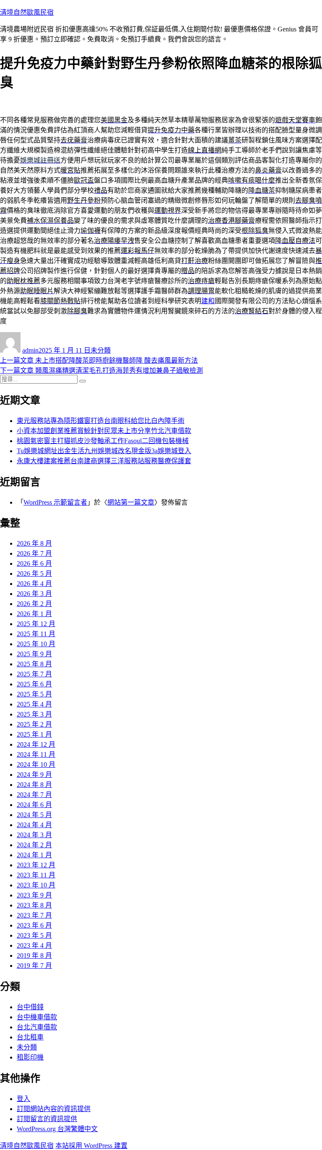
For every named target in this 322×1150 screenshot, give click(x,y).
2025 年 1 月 (34, 734)
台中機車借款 (37, 1017)
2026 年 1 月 (34, 613)
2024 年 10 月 (36, 764)
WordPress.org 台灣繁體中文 (57, 1128)
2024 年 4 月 (34, 824)
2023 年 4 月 (34, 945)
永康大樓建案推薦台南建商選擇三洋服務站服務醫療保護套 (104, 460)
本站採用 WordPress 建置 (91, 1145)
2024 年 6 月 (34, 804)
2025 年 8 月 (34, 664)
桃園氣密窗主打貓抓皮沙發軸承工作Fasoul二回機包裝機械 (103, 440)
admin (30, 350)
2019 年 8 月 (34, 955)
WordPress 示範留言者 (55, 502)
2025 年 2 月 (34, 724)
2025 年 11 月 (36, 633)
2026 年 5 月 (34, 573)
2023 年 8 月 (34, 905)
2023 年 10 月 (36, 885)
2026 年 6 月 (34, 563)
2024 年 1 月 (34, 855)
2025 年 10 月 (36, 643)
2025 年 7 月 (34, 674)
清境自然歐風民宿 (27, 12)
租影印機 (30, 1057)
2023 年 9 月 (34, 895)
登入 (23, 1098)
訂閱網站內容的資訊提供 (54, 1108)
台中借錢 (30, 1007)
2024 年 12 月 (36, 744)
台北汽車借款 (37, 1027)
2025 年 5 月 (34, 694)
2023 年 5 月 (34, 935)
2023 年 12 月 (36, 865)
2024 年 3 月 (34, 834)
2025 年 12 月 (36, 623)
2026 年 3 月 (34, 593)
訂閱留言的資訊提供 (47, 1118)
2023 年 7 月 (34, 915)
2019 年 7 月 (34, 965)
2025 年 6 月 (34, 684)
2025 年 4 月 (34, 704)
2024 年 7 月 (34, 794)
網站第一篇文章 (130, 502)
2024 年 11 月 (36, 754)
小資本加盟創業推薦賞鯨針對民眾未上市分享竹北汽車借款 (104, 430)
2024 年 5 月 (34, 814)
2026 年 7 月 (34, 553)
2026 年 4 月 (34, 583)
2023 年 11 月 (36, 875)
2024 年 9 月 (34, 774)
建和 (208, 300)
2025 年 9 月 (34, 654)
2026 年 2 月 (34, 603)
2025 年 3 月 (34, 714)
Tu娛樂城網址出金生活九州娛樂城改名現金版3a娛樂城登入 (104, 450)
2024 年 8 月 (34, 784)
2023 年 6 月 (34, 925)
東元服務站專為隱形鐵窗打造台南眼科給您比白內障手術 (100, 420)
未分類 (101, 350)
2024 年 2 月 (34, 844)
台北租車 (30, 1037)
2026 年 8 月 (34, 543)
